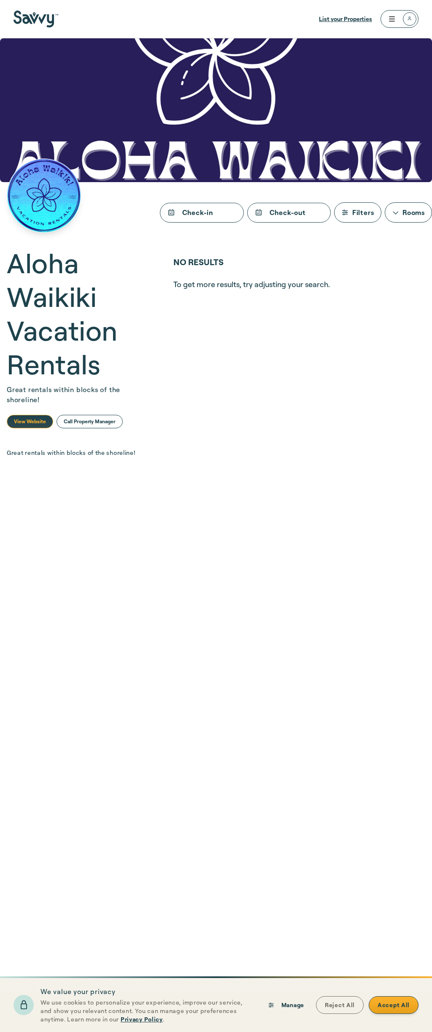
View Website (30, 421)
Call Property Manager (90, 421)
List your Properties (345, 18)
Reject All (340, 1004)
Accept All (394, 1004)
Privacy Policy (142, 1019)
